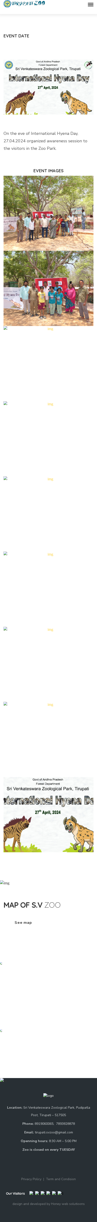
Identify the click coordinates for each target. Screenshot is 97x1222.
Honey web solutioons (68, 1204)
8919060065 (44, 1124)
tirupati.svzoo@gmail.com (54, 1132)
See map (23, 922)
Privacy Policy (31, 1179)
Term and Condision (61, 1179)
